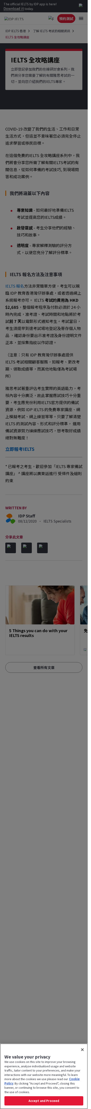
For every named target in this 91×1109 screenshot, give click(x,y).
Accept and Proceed (43, 1101)
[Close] (82, 1050)
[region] (44, 1076)
